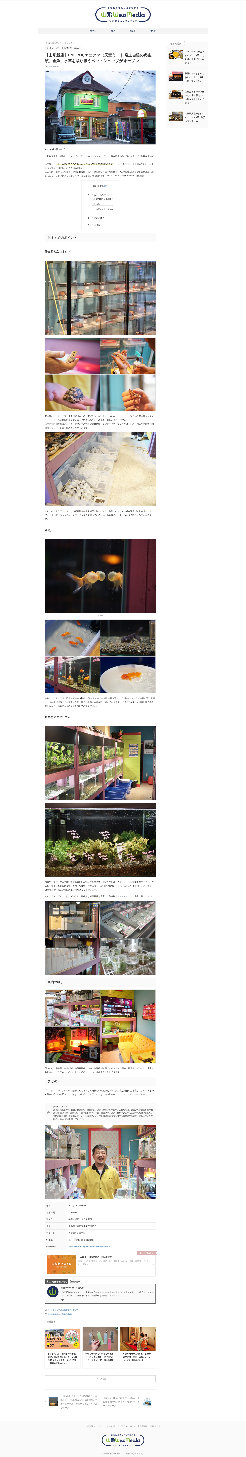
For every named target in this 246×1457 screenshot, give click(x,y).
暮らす (153, 31)
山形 (70, 1313)
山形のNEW (66, 1309)
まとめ (96, 224)
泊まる (133, 31)
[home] (62, 1299)
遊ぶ (113, 31)
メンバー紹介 (112, 1426)
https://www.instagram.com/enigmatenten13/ (89, 1246)
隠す (105, 185)
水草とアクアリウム (102, 209)
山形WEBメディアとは (95, 1426)
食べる (93, 31)
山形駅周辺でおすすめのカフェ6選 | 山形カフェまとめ (195, 117)
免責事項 (143, 1426)
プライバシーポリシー (128, 1426)
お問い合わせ (155, 1426)
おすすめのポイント (102, 194)
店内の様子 (98, 218)
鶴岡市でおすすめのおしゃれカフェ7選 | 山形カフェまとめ (194, 77)
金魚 (96, 204)
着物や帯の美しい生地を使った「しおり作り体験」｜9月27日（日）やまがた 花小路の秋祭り (99, 1356)
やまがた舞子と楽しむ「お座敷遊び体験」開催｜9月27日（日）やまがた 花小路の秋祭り (137, 1356)
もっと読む (102, 1378)
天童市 (64, 1313)
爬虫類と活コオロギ (102, 198)
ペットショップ (53, 1309)
